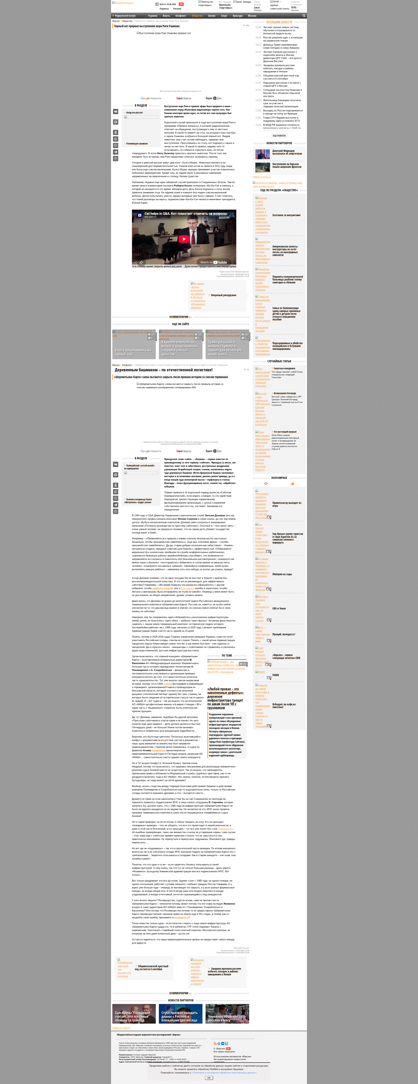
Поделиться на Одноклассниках (115, 132)
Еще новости (279, 135)
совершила (158, 750)
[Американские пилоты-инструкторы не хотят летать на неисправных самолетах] (262, 250)
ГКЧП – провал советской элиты (296, 12)
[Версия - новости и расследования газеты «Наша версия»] (133, 8)
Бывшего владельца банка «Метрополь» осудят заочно (138, 501)
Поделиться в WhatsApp (115, 139)
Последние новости (279, 22)
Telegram (219, 1043)
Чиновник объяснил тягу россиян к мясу (226, 1018)
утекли (168, 683)
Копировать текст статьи (115, 158)
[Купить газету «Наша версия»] (157, 4)
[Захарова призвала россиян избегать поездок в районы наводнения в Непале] (198, 972)
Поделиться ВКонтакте (115, 111)
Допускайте (187, 588)
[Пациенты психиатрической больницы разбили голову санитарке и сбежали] (262, 279)
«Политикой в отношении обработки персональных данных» (224, 1072)
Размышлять (225, 828)
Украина (152, 15)
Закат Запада (257, 9)
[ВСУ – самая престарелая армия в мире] (262, 634)
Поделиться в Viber (115, 145)
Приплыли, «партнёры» (225, 6)
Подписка (164, 8)
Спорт (224, 15)
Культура (237, 15)
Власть (166, 15)
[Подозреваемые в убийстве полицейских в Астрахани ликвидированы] (262, 346)
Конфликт (181, 15)
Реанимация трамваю (137, 143)
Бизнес (212, 15)
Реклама (177, 8)
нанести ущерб (162, 588)
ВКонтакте (222, 1043)
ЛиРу (226, 1043)
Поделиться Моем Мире (115, 122)
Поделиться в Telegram (115, 152)
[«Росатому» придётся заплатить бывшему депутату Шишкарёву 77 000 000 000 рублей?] (262, 504)
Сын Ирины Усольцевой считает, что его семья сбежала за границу (132, 1016)
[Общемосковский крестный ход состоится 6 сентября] (125, 968)
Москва (252, 15)
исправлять (181, 917)
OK (209, 1078)
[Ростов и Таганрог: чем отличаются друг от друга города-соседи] (262, 608)
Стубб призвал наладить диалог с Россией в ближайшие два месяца (179, 1016)
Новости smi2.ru (121, 1027)
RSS (215, 1043)
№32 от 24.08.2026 (168, 4)
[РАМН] (262, 675)
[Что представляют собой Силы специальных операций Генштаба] (262, 377)
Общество (197, 15)
